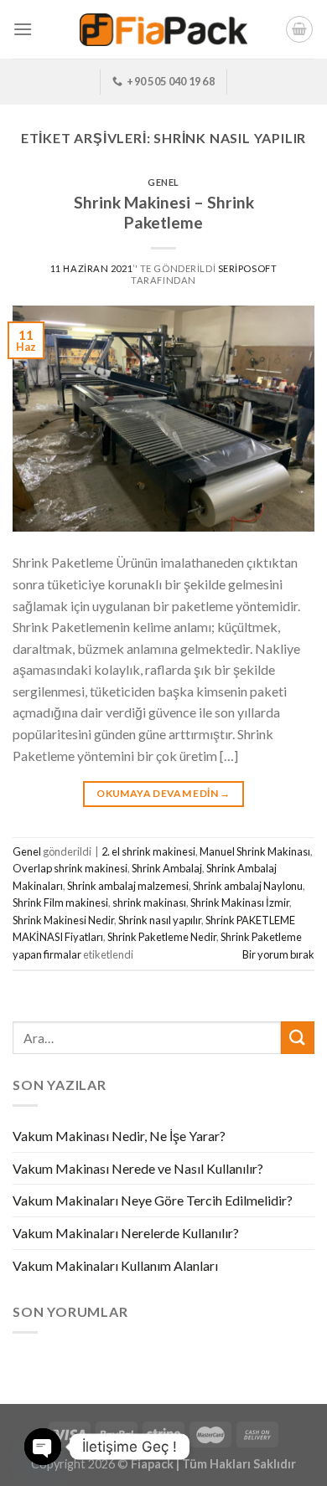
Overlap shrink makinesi (70, 868)
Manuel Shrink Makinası (255, 851)
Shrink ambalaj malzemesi (128, 885)
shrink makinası (149, 902)
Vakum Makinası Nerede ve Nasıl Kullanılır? (138, 1168)
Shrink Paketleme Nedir (161, 937)
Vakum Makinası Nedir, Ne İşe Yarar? (119, 1136)
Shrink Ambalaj (167, 868)
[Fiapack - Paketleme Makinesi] (163, 29)
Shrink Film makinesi (60, 902)
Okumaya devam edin (163, 793)
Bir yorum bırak (278, 954)
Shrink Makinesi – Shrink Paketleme (164, 213)
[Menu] (23, 28)
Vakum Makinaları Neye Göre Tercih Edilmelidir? (153, 1200)
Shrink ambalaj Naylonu (248, 885)
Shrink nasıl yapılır (159, 920)
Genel (163, 182)
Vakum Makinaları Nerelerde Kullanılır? (126, 1233)
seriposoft (248, 268)
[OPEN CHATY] (42, 1446)
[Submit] (297, 1037)
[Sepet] (299, 29)
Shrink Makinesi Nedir (63, 920)
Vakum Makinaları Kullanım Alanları (115, 1265)
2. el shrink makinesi (148, 851)
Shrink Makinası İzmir (239, 902)
